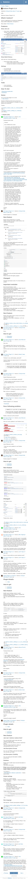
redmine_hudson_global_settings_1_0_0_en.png (16, 805)
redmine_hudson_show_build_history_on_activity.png (8, 324)
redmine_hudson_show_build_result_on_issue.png (8, 523)
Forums (2, 6)
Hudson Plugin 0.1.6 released (9, 575)
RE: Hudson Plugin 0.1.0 (8, 116)
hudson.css (7, 439)
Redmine (10, 878)
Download (4, 92)
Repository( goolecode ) (7, 91)
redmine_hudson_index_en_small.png (11, 107)
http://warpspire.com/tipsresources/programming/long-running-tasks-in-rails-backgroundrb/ (15, 180)
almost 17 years (12, 707)
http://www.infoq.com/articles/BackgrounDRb (14, 178)
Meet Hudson (10, 23)
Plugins (6, 6)
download (9, 465)
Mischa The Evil (22, 647)
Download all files (26, 107)
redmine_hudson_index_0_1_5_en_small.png (15, 525)
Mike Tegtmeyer (22, 534)
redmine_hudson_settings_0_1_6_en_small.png (16, 641)
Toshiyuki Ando (9, 11)
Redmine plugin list (8, 679)
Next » (22, 873)
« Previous (5, 873)
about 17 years (16, 11)
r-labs (8, 581)
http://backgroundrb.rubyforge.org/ (12, 177)
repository (9, 463)
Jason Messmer (22, 339)
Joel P (20, 551)
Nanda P (20, 354)
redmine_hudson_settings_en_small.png (12, 110)
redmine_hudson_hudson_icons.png (13, 434)
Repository (9, 336)
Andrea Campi (22, 689)
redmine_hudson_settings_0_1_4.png (13, 326)
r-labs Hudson (5, 98)
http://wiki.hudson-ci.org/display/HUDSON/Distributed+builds (12, 865)
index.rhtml (7, 437)
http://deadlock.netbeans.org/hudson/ (12, 772)
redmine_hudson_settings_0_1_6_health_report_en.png (8, 645)
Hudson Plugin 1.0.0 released (9, 720)
